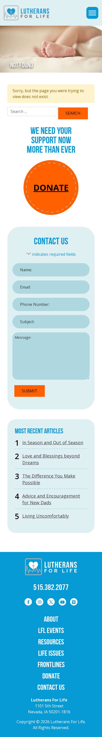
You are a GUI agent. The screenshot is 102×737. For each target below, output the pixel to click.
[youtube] (62, 602)
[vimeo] (73, 602)
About (51, 619)
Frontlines (51, 664)
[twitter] (51, 602)
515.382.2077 (51, 587)
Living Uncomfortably (45, 516)
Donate (51, 187)
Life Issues (51, 653)
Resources (51, 642)
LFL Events (51, 630)
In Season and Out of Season (52, 442)
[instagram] (39, 602)
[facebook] (28, 602)
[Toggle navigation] (92, 13)
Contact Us (51, 687)
